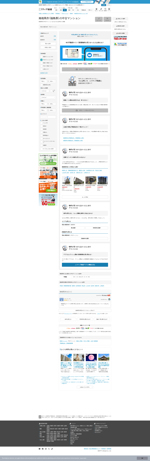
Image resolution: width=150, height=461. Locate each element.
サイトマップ (97, 432)
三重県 (58, 433)
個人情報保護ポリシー (94, 448)
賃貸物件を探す (44, 73)
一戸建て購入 (73, 430)
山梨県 (51, 431)
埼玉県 (56, 428)
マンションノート (68, 313)
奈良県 (61, 435)
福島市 (82, 170)
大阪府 (48, 435)
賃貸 (71, 425)
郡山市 (98, 170)
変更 (55, 36)
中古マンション (88, 428)
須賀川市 (79, 172)
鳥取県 (55, 436)
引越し (71, 443)
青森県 (51, 425)
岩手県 (55, 425)
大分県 (61, 439)
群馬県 (48, 430)
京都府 (55, 435)
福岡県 (48, 439)
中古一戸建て (87, 341)
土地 (92, 341)
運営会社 (86, 448)
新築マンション (63, 341)
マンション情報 (73, 435)
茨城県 (62, 428)
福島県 (48, 427)
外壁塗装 (72, 442)
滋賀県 (58, 435)
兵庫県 (51, 435)
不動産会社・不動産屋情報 (66, 343)
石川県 (61, 431)
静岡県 (55, 433)
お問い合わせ (97, 428)
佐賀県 (51, 439)
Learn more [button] (83, 458)
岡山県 (51, 436)
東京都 (48, 428)
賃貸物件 (96, 341)
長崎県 (55, 439)
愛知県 (48, 433)
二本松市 (87, 172)
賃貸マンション (76, 425)
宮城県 (58, 425)
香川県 (48, 438)
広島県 (48, 436)
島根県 (58, 436)
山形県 (65, 425)
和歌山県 (66, 435)
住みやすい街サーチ (74, 437)
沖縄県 (52, 441)
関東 (41, 428)
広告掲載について (98, 430)
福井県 (65, 431)
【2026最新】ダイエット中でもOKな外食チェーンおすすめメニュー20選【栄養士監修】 (78, 365)
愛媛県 (51, 438)
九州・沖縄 (42, 439)
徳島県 (65, 436)
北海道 (48, 425)
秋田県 (61, 425)
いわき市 (65, 172)
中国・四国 (42, 436)
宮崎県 (65, 439)
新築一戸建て (79, 341)
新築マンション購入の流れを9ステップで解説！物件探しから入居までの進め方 (66, 365)
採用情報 (109, 448)
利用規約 (103, 448)
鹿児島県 (48, 441)
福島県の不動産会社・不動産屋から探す (73, 140)
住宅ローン (72, 440)
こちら (98, 313)
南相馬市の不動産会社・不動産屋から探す (73, 138)
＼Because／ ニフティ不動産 (101, 425)
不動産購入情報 (73, 427)
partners (31, 458)
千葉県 (59, 428)
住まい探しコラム (74, 438)
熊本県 (58, 439)
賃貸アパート (83, 425)
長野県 (55, 431)
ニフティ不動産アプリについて (101, 427)
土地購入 (72, 432)
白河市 (72, 172)
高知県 (55, 438)
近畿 (41, 435)
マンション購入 (73, 428)
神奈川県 (52, 428)
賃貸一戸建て (89, 425)
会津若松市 (90, 170)
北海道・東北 (42, 425)
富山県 (58, 431)
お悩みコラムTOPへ (85, 387)
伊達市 (64, 170)
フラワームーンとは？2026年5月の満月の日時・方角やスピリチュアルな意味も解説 (91, 365)
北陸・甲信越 (42, 431)
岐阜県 (51, 433)
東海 (41, 433)
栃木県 (66, 428)
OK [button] (142, 458)
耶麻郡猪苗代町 (73, 170)
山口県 (61, 436)
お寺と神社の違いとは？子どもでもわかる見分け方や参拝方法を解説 (103, 365)
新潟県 (48, 431)
